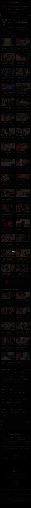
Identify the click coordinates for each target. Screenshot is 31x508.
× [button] (15, 259)
